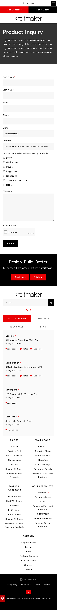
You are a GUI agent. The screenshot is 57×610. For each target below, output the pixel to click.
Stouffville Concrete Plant (19, 421)
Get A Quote (43, 9)
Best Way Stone (14, 501)
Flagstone (11, 171)
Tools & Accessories (17, 180)
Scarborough (12, 362)
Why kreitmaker (28, 542)
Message (7, 191)
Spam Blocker (9, 225)
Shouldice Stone (43, 451)
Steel (42, 501)
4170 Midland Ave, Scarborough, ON (24, 367)
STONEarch (14, 510)
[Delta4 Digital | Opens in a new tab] (28, 579)
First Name (9, 77)
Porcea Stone (14, 514)
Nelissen (14, 446)
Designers (20, 277)
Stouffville (11, 416)
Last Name (9, 89)
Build (28, 551)
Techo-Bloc (14, 505)
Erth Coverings (42, 464)
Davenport (11, 389)
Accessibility (25, 585)
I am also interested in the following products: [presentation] (26, 153)
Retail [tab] (43, 327)
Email (6, 102)
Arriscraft (42, 446)
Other (9, 185)
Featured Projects (29, 556)
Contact (28, 565)
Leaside (10, 336)
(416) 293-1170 (13, 370)
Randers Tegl (14, 451)
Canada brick (14, 460)
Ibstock (14, 464)
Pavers (10, 166)
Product (7, 140)
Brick (9, 157)
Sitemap (47, 585)
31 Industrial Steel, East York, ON (22, 340)
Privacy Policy (12, 585)
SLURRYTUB (43, 514)
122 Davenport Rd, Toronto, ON (21, 394)
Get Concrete (14, 9)
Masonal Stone (42, 455)
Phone (6, 115)
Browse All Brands (14, 469)
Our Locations (28, 560)
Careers (28, 569)
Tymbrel (48, 598)
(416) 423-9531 (13, 397)
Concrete (11, 175)
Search (37, 585)
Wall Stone (12, 162)
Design (28, 547)
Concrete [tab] (43, 318)
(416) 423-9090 (14, 343)
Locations (28, 3)
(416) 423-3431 (13, 424)
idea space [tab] (17, 327)
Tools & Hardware (43, 518)
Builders (38, 277)
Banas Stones (14, 496)
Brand (5, 128)
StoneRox (43, 460)
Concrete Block (43, 497)
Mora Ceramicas (14, 455)
